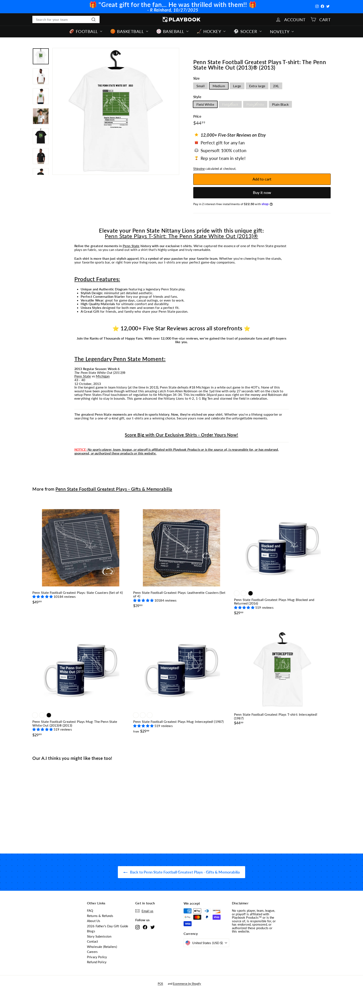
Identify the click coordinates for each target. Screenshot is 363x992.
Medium (219, 86)
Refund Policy (97, 962)
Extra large (257, 86)
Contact (92, 941)
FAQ (90, 910)
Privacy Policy (97, 957)
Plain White (255, 104)
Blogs (91, 931)
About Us (93, 921)
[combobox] (66, 19)
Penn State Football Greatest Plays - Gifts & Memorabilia (113, 488)
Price (197, 117)
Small (200, 86)
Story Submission (99, 936)
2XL (276, 86)
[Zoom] (116, 111)
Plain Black (280, 104)
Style (197, 97)
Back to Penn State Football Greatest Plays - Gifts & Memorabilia (184, 872)
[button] (43, 596)
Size (196, 78)
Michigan (103, 376)
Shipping (199, 168)
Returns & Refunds (100, 916)
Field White (205, 104)
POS (160, 983)
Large (237, 86)
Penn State (131, 246)
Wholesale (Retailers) (102, 947)
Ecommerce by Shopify (187, 983)
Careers (92, 952)
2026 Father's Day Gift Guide (107, 926)
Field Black (230, 104)
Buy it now (262, 192)
